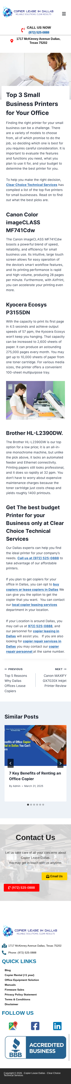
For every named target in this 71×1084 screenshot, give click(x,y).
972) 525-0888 (40, 626)
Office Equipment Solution (22, 979)
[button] (64, 13)
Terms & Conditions (17, 999)
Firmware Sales (14, 989)
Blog (8, 970)
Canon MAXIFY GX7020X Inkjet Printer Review (54, 678)
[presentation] (35, 745)
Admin (16, 785)
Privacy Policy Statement (21, 994)
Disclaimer (11, 1004)
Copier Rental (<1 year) (19, 975)
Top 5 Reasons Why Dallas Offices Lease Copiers (16, 680)
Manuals (10, 984)
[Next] (60, 763)
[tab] (28, 805)
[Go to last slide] (11, 763)
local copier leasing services (34, 605)
